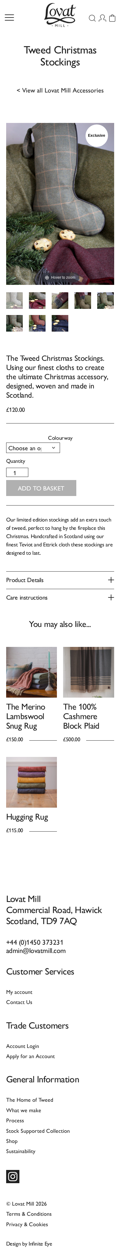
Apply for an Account (30, 1056)
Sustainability (20, 1151)
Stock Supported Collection (38, 1130)
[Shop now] (31, 672)
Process (15, 1120)
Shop (12, 1140)
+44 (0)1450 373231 (35, 942)
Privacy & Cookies (27, 1224)
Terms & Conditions (29, 1213)
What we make (23, 1110)
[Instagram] (12, 1176)
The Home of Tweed (29, 1099)
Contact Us (19, 1002)
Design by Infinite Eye (29, 1243)
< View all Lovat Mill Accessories (60, 90)
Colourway (60, 437)
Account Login (22, 1045)
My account (19, 991)
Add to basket (41, 487)
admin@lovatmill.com (36, 950)
